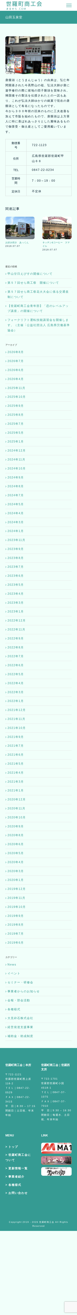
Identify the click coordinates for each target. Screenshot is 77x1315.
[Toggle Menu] (69, 5)
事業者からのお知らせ (24, 991)
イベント (14, 973)
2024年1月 (16, 531)
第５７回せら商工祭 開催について (33, 282)
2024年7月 (16, 495)
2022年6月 (16, 665)
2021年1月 (16, 790)
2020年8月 (16, 835)
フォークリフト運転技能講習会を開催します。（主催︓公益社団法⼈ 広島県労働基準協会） (39, 325)
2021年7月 (16, 745)
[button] (8, 234)
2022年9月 (16, 638)
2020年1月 (16, 879)
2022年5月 (16, 674)
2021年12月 (17, 709)
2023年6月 (16, 575)
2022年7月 (16, 656)
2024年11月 (16, 459)
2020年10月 (17, 817)
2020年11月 (16, 808)
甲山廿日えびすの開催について (30, 273)
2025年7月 (16, 423)
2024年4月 (16, 513)
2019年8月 (16, 924)
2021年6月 (16, 754)
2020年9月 (16, 826)
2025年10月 (17, 396)
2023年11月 (16, 540)
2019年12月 (17, 888)
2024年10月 (17, 468)
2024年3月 (16, 522)
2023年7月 (16, 566)
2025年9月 (16, 405)
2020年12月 (17, 799)
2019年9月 (16, 915)
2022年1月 (16, 701)
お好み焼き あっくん (17, 242)
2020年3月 (16, 871)
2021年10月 (17, 727)
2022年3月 (16, 692)
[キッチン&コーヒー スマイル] (57, 218)
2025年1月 (16, 441)
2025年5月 (16, 432)
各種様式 (14, 1009)
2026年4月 (16, 379)
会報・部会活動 (19, 1000)
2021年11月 (16, 718)
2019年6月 (16, 942)
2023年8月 (16, 557)
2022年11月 (16, 629)
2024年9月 (16, 477)
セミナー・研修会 (20, 982)
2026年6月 (16, 370)
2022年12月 (17, 620)
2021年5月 (16, 763)
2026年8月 (16, 352)
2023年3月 (16, 602)
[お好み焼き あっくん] (20, 218)
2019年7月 (16, 933)
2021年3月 (16, 781)
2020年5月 (16, 853)
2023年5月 (16, 584)
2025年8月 (16, 414)
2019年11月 (16, 897)
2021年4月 (16, 772)
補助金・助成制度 (20, 1036)
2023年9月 (16, 549)
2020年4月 (16, 862)
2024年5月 (16, 504)
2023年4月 (16, 593)
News (12, 964)
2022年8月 (16, 647)
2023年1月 (16, 611)
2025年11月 (16, 388)
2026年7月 (16, 361)
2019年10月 (17, 906)
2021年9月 (16, 736)
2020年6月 (16, 844)
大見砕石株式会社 (20, 1018)
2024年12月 (17, 450)
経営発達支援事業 (20, 1027)
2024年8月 (16, 486)
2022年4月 (16, 683)
